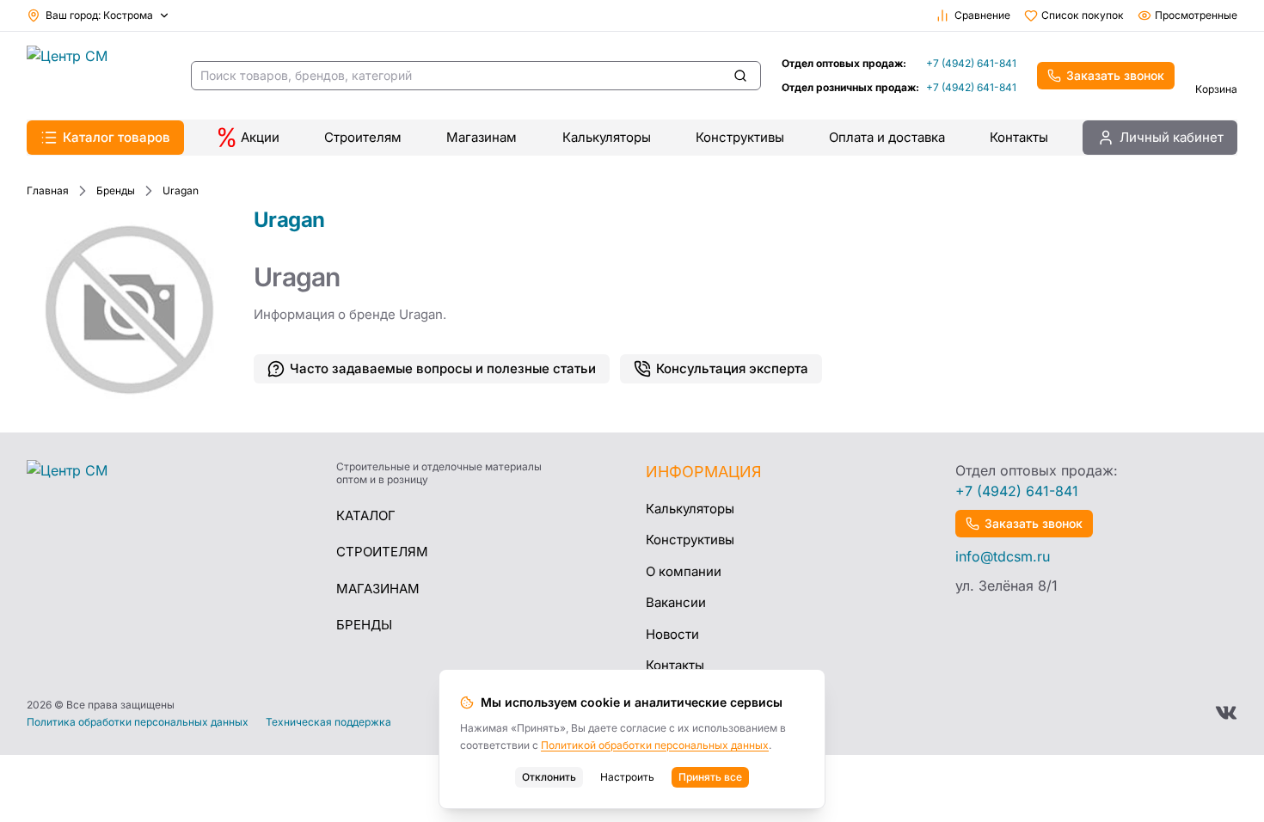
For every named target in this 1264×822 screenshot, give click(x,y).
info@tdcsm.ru (1002, 556)
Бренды (364, 624)
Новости (672, 634)
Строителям (363, 137)
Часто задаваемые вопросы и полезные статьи (443, 368)
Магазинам (481, 137)
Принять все (710, 776)
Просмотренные (1196, 15)
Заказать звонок (1115, 75)
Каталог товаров (116, 137)
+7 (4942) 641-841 (971, 63)
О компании (683, 571)
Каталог (366, 515)
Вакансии (676, 602)
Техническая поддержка (328, 722)
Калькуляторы (606, 137)
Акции (260, 137)
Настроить (627, 776)
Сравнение (982, 15)
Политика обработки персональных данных (138, 722)
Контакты (1019, 137)
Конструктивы (740, 137)
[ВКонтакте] (1226, 713)
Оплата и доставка (887, 137)
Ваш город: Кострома (99, 15)
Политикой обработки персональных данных (655, 745)
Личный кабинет (1172, 137)
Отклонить (549, 776)
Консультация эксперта (732, 368)
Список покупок (1082, 15)
